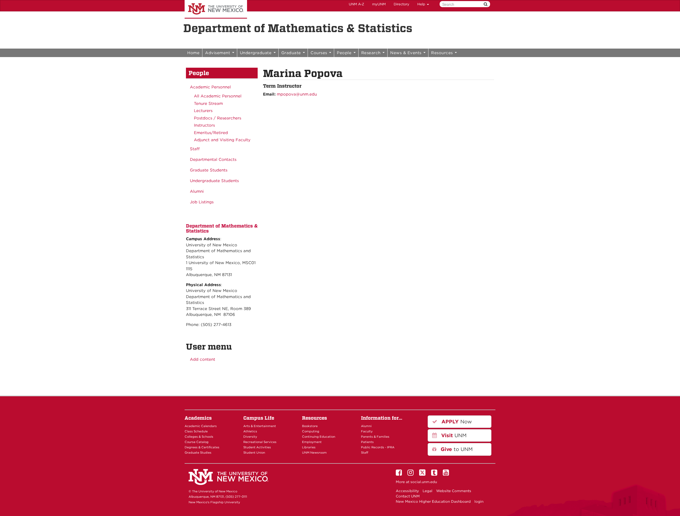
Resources (442, 52)
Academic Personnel (210, 87)
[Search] (485, 4)
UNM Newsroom (314, 452)
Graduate (292, 52)
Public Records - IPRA (377, 447)
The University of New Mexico (216, 9)
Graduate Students (208, 170)
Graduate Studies (198, 452)
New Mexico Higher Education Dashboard (433, 501)
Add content (202, 359)
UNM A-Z (356, 4)
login (478, 501)
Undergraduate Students (214, 180)
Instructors (204, 125)
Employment (312, 442)
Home (193, 52)
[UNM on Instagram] (411, 474)
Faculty (367, 431)
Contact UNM (408, 496)
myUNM (379, 4)
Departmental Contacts (213, 159)
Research (371, 52)
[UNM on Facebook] (400, 474)
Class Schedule (196, 431)
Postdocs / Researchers (217, 118)
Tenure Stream (208, 103)
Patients (367, 442)
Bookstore (310, 426)
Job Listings (202, 202)
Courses (320, 52)
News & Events (406, 52)
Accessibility (407, 491)
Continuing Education (318, 436)
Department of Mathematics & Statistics (297, 28)
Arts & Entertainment (259, 426)
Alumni (197, 191)
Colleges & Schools (199, 436)
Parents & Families (375, 436)
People (345, 52)
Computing (310, 431)
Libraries (309, 447)
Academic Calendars (201, 426)
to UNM (456, 449)
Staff (195, 149)
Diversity (250, 436)
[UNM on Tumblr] (435, 474)
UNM (453, 435)
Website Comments (453, 491)
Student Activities (257, 447)
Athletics (250, 431)
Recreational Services (260, 442)
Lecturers (203, 110)
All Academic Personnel (217, 96)
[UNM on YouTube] (447, 474)
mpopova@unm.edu (297, 94)
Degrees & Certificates (202, 447)
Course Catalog (197, 442)
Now (456, 422)
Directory (401, 4)
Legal (427, 491)
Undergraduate (256, 52)
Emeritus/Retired (211, 132)
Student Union (254, 452)
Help (421, 4)
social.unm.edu (423, 482)
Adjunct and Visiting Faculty (222, 139)
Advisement (218, 52)
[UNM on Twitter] (423, 474)
